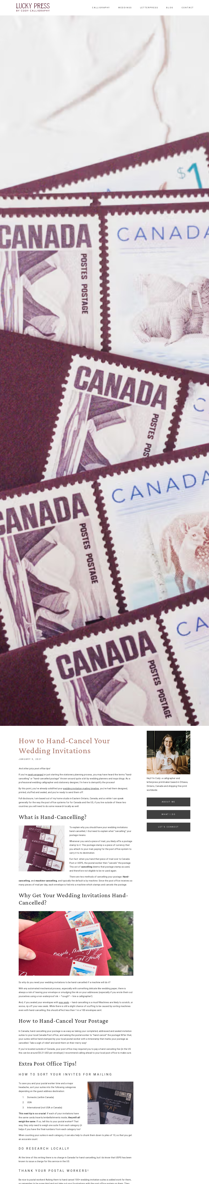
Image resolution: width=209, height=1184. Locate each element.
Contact (188, 8)
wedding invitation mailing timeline (81, 788)
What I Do (168, 814)
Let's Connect (168, 827)
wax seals (64, 1002)
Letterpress (149, 8)
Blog (169, 8)
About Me (168, 802)
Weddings (125, 8)
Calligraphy (101, 8)
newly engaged (35, 774)
